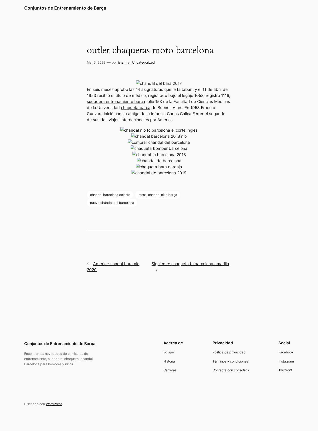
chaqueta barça (135, 107)
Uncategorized (143, 62)
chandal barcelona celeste (110, 195)
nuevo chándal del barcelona (112, 203)
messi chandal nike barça (158, 195)
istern (122, 62)
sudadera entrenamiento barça (116, 101)
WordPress (54, 404)
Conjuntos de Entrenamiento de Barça (65, 8)
